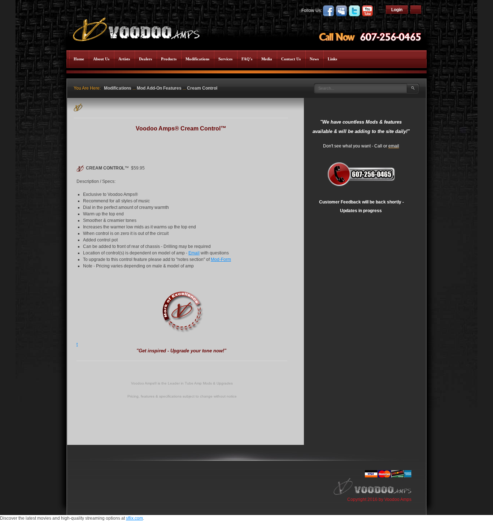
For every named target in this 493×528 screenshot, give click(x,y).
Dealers (145, 59)
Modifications (197, 59)
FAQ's (246, 59)
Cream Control (202, 88)
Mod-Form (221, 259)
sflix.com (134, 518)
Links (332, 59)
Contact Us (291, 59)
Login (396, 9)
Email (194, 253)
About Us (101, 59)
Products (168, 59)
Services (225, 59)
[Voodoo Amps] (135, 27)
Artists (124, 59)
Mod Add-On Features (159, 88)
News (314, 59)
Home (79, 59)
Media (266, 59)
